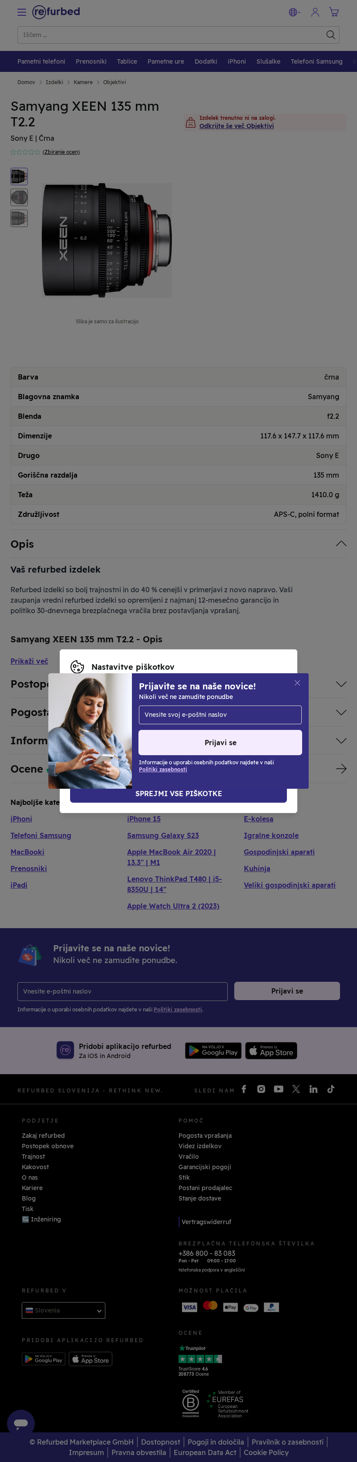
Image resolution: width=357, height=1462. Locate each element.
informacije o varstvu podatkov (211, 722)
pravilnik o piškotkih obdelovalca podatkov (166, 731)
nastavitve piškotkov (218, 713)
